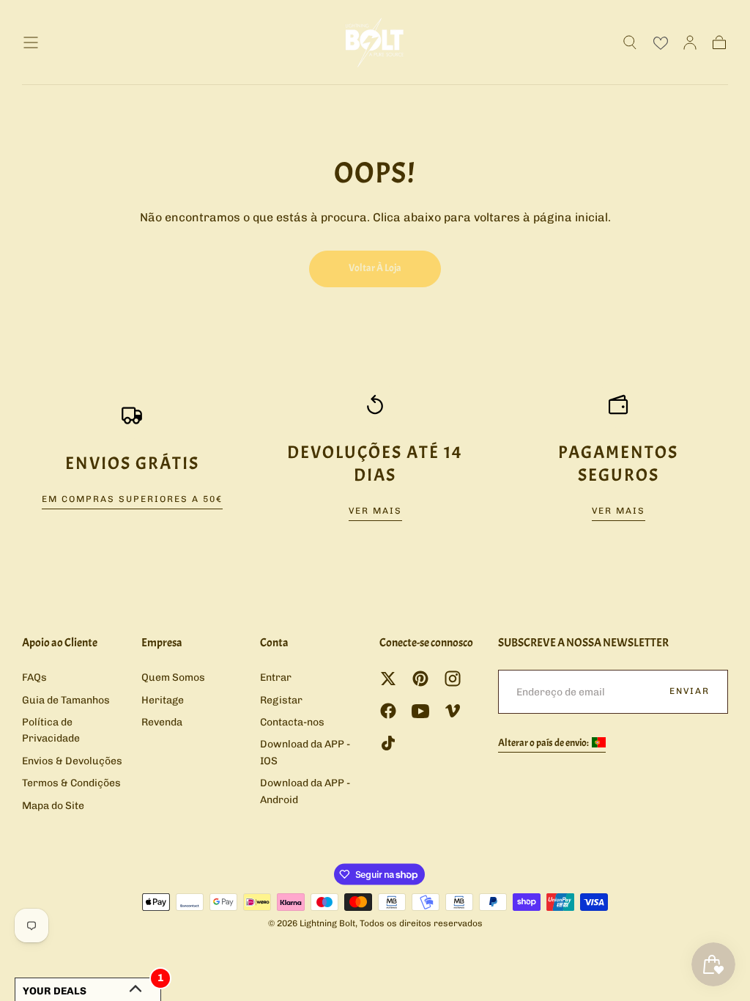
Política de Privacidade (51, 730)
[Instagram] (453, 678)
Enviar (689, 691)
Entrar (276, 677)
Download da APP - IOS (305, 752)
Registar (281, 700)
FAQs (34, 677)
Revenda (161, 722)
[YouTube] (420, 711)
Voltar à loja (375, 268)
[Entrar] (690, 42)
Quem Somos (173, 677)
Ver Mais (375, 511)
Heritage (162, 700)
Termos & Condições (71, 783)
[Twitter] (388, 678)
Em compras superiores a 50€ (132, 499)
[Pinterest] (420, 678)
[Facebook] (388, 711)
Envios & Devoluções (72, 761)
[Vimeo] (453, 711)
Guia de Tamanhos (66, 700)
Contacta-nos (292, 722)
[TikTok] (388, 743)
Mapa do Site (53, 805)
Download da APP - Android (305, 791)
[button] (31, 42)
